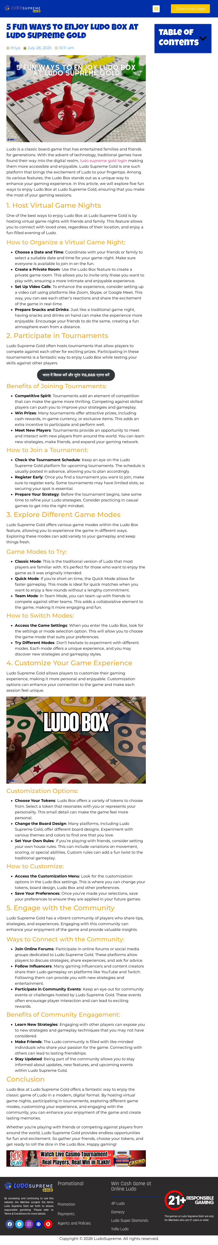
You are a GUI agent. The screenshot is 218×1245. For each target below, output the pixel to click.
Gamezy (118, 1212)
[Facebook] (10, 1224)
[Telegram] (19, 1224)
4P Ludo (118, 1203)
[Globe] (38, 1224)
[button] (156, 8)
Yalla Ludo (120, 1229)
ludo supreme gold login (103, 160)
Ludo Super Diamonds (129, 1220)
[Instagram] (29, 1224)
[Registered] (48, 1224)
